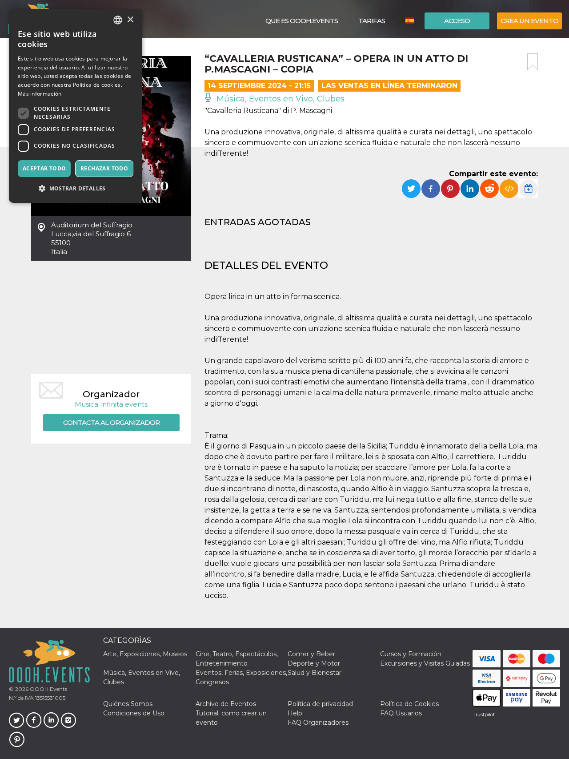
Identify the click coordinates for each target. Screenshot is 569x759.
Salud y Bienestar (314, 673)
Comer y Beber (311, 654)
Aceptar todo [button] (44, 168)
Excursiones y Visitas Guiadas (425, 663)
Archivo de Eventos (226, 704)
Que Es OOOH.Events (301, 20)
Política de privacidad (320, 704)
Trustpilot (484, 714)
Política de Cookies (409, 704)
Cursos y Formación (410, 654)
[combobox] (117, 20)
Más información (40, 93)
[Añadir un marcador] (532, 61)
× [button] (130, 19)
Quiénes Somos (127, 704)
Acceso (457, 20)
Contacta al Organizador (111, 422)
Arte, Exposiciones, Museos (145, 654)
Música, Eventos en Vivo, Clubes (279, 99)
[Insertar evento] (509, 188)
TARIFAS (371, 20)
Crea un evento (529, 20)
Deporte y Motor (314, 663)
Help (295, 713)
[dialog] (75, 106)
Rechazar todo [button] (104, 168)
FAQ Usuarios (401, 713)
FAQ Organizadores (318, 723)
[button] (75, 188)
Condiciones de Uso (133, 713)
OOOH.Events (47, 689)
